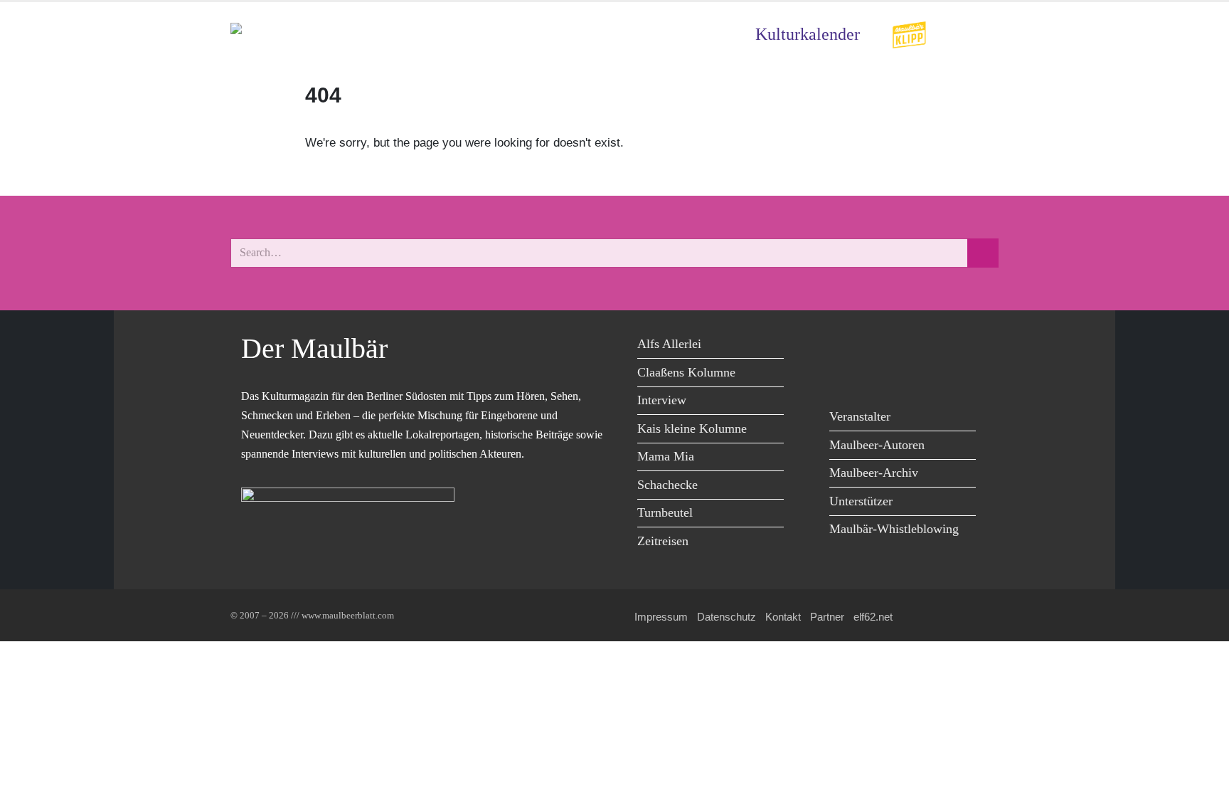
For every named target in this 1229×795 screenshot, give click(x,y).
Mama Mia (665, 456)
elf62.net (873, 617)
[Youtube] (907, 346)
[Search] (983, 253)
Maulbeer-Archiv (873, 472)
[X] (875, 346)
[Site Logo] (312, 34)
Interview (661, 400)
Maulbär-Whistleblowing (894, 529)
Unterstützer (861, 501)
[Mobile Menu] (981, 35)
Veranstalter (859, 416)
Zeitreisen (662, 541)
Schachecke (667, 485)
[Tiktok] (843, 375)
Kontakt (783, 617)
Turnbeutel (665, 512)
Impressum (661, 617)
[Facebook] (843, 346)
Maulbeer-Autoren (877, 445)
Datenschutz (726, 617)
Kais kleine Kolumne (692, 428)
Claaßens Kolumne (686, 372)
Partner (827, 617)
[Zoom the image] (909, 30)
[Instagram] (939, 346)
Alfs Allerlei (669, 344)
